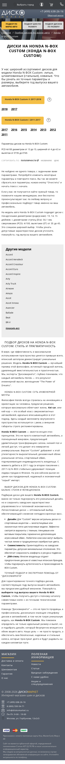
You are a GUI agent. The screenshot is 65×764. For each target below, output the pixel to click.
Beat (8, 317)
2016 (14, 129)
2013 (43, 129)
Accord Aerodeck (14, 259)
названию (46, 161)
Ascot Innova (12, 302)
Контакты (7, 665)
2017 (14, 109)
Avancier (10, 307)
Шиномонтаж (9, 669)
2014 (34, 129)
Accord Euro (12, 269)
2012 (53, 129)
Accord (9, 254)
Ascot (8, 298)
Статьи (35, 668)
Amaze (9, 293)
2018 (5, 109)
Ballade (9, 312)
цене (56, 161)
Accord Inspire (13, 274)
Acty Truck (11, 283)
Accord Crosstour (14, 264)
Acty (8, 278)
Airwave (10, 288)
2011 (5, 134)
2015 (24, 129)
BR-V (8, 322)
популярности (29, 161)
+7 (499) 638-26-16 (51, 11)
